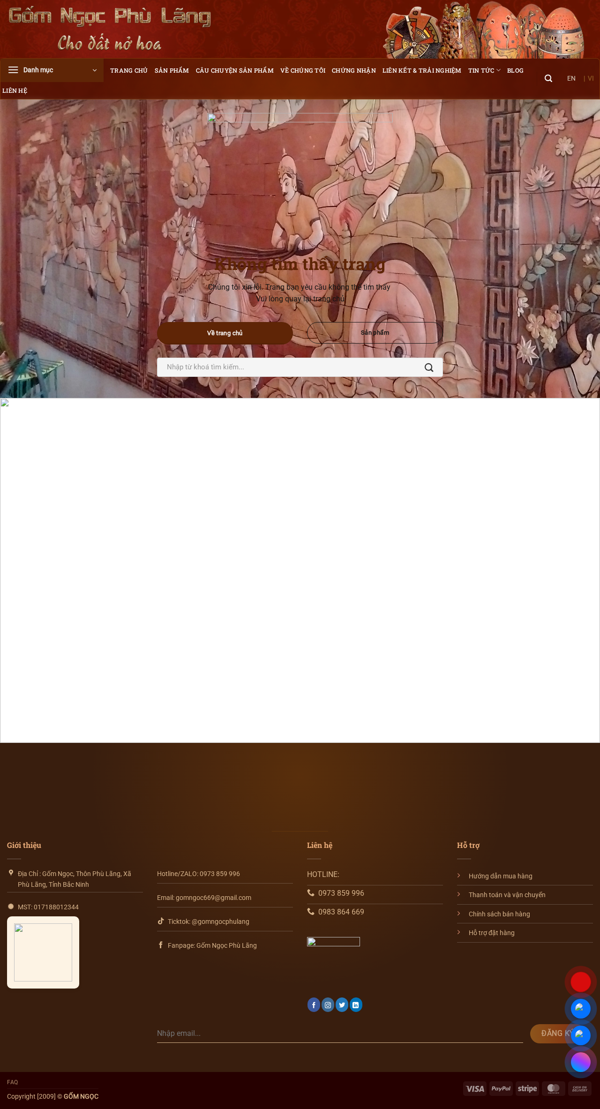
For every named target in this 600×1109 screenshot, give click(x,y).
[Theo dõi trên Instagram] (328, 1004)
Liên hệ (14, 90)
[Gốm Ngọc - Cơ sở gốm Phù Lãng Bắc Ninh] (110, 29)
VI (591, 78)
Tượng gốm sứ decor (65, 568)
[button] (52, 70)
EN (571, 78)
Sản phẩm (172, 70)
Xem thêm (37, 635)
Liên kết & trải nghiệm (422, 70)
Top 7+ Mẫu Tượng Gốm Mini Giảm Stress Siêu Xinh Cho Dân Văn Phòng (300, 581)
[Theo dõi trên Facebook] (314, 1004)
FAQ (12, 1082)
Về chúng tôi (302, 70)
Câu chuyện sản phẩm (235, 70)
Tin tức (481, 70)
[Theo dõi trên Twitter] (342, 1004)
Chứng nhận (354, 70)
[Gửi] (429, 367)
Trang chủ (129, 70)
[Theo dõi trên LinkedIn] (356, 1004)
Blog (515, 70)
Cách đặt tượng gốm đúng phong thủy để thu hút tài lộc (494, 575)
